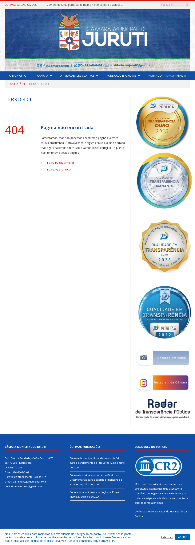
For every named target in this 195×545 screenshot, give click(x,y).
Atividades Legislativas (77, 75)
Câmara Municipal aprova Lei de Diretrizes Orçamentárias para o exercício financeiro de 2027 (86, 4)
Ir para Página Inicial (58, 169)
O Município (17, 75)
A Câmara (41, 75)
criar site (158, 484)
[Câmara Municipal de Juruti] (97, 39)
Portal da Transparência (167, 75)
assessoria (175, 488)
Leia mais (60, 541)
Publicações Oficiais (121, 75)
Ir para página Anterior (60, 162)
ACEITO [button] (183, 537)
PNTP (151, 511)
